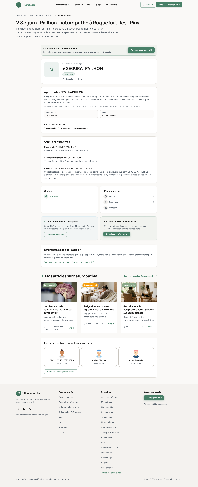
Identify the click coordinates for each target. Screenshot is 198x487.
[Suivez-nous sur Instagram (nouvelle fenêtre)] (24, 409)
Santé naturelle (49, 285)
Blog (88, 4)
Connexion (148, 4)
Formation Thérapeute (71, 412)
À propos (98, 4)
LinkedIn (113, 208)
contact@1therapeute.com (157, 404)
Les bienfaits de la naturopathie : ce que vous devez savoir (58, 309)
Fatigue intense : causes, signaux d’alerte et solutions (99, 308)
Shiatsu (104, 462)
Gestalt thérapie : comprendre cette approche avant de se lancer (138, 309)
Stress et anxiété (90, 285)
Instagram (113, 196)
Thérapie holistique (110, 432)
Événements (111, 4)
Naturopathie (107, 407)
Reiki (103, 442)
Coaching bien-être (109, 447)
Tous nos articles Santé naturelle (139, 276)
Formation (78, 4)
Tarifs (61, 422)
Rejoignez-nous (155, 398)
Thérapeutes (61, 4)
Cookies (65, 479)
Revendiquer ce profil (141, 50)
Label (70, 407)
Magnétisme (106, 402)
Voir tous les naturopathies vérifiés (61, 372)
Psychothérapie (108, 412)
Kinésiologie (106, 437)
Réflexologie (106, 458)
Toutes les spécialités (68, 402)
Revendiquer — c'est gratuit (117, 234)
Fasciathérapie (107, 468)
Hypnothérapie (107, 422)
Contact (62, 432)
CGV (24, 479)
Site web (54, 196)
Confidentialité (52, 479)
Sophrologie (106, 417)
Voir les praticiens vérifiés (83, 262)
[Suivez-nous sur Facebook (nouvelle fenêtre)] (18, 409)
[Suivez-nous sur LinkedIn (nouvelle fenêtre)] (30, 409)
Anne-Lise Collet (136, 360)
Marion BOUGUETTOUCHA (62, 360)
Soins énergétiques (110, 397)
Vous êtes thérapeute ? (169, 4)
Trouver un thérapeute (55, 234)
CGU (18, 479)
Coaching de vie (108, 427)
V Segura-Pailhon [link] (63, 15)
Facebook (113, 202)
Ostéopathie (106, 452)
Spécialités (21, 15)
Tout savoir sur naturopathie (56, 262)
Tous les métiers (66, 397)
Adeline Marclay (99, 360)
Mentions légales (36, 479)
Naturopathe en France (40, 15)
